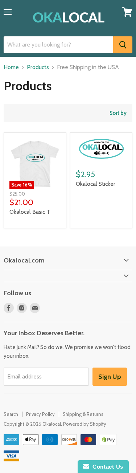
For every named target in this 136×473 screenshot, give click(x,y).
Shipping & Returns (83, 414)
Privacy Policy (40, 414)
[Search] (122, 44)
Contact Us (106, 467)
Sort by (118, 113)
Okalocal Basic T (29, 211)
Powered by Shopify (84, 424)
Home (11, 67)
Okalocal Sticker (95, 183)
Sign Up (109, 377)
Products (38, 67)
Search (11, 414)
